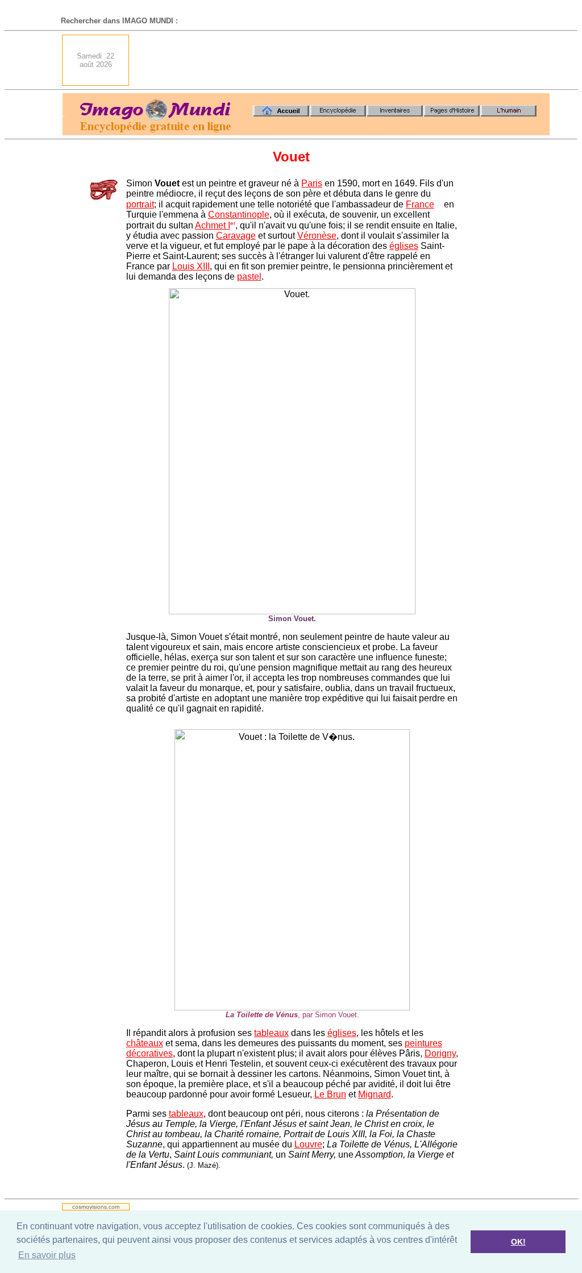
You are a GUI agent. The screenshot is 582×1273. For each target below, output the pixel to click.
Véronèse (316, 235)
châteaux (144, 1043)
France (420, 204)
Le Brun (330, 1094)
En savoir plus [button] (47, 1255)
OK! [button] (518, 1241)
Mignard (374, 1094)
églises (403, 246)
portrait (140, 204)
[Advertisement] (343, 60)
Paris (311, 183)
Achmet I (212, 225)
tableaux (271, 1033)
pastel (249, 276)
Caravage (236, 235)
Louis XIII (191, 266)
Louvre (308, 1144)
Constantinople (238, 214)
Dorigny (440, 1053)
